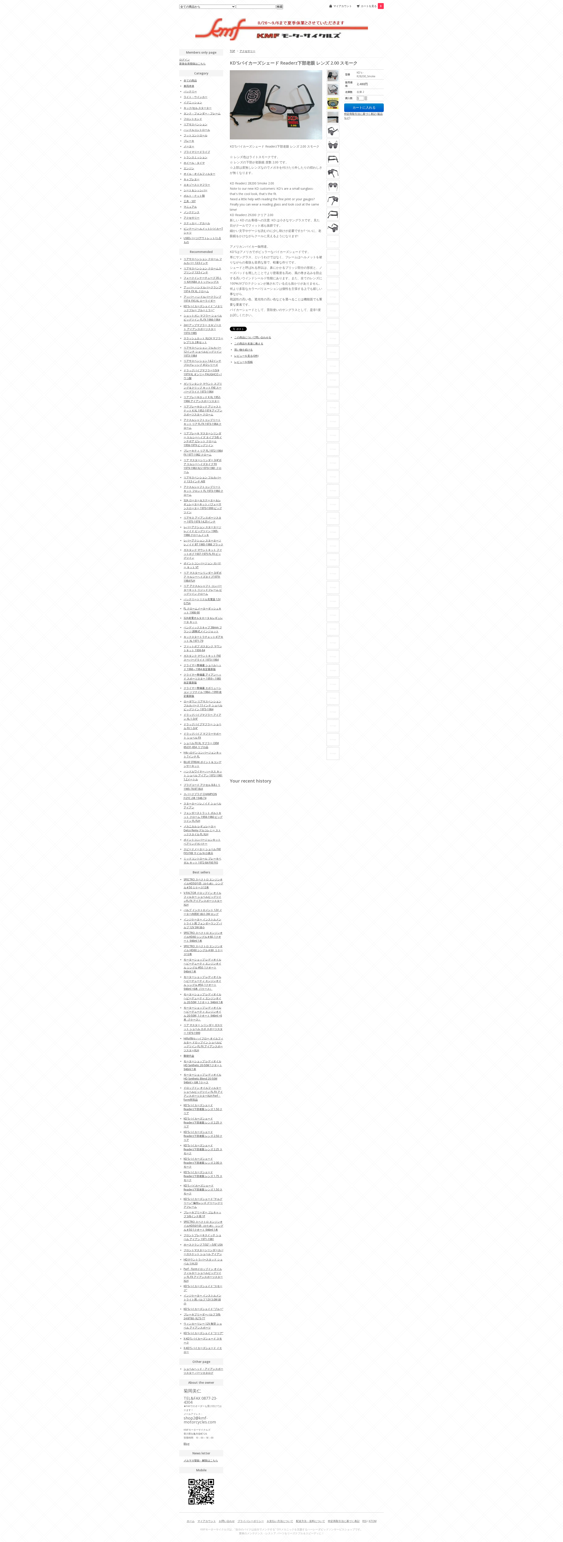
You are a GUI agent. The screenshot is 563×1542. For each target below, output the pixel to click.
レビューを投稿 (243, 362)
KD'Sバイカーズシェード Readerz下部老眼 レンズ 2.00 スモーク (203, 1163)
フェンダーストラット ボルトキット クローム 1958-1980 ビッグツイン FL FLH (203, 817)
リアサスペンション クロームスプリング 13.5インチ (202, 270)
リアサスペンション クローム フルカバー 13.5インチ (203, 261)
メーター (189, 146)
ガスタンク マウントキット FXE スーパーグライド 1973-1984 (202, 658)
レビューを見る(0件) (246, 356)
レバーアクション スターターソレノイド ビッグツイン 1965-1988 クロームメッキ (202, 531)
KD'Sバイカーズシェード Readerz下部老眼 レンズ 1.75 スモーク (203, 1176)
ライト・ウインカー (195, 97)
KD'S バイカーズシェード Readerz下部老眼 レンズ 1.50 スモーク (203, 1189)
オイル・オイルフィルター (199, 174)
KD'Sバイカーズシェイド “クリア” (203, 1333)
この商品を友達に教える (248, 343)
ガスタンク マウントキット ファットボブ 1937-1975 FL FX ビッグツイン (203, 554)
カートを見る (371, 6)
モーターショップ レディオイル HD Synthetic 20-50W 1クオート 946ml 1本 (203, 1065)
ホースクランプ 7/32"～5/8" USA (203, 1244)
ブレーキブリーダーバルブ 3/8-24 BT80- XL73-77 (202, 1316)
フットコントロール (195, 135)
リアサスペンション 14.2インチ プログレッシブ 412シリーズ (202, 363)
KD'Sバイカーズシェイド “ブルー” (203, 1309)
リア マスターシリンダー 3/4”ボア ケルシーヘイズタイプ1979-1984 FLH (202, 577)
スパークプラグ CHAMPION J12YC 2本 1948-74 (200, 796)
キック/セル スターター (198, 108)
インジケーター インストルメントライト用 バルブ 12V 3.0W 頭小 (202, 1299)
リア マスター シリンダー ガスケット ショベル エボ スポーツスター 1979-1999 (203, 1029)
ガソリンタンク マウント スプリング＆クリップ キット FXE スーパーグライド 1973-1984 (203, 387)
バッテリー (190, 91)
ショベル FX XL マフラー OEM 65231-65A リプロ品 (201, 745)
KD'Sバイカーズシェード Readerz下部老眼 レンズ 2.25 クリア (203, 1122)
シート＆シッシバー (195, 190)
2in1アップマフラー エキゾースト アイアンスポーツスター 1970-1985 (202, 329)
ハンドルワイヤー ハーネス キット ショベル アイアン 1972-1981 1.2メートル (203, 775)
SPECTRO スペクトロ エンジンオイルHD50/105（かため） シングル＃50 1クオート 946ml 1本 (203, 1226)
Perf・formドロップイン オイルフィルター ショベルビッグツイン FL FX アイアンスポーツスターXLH (203, 1275)
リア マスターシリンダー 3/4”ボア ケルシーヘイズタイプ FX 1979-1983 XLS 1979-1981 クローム (202, 466)
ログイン (184, 59)
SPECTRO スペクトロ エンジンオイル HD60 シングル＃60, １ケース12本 (203, 950)
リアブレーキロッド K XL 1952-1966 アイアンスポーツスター (202, 399)
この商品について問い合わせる (252, 337)
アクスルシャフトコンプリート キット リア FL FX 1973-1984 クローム (202, 424)
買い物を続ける (243, 350)
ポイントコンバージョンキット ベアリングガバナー (202, 842)
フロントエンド (193, 119)
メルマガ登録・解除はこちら (201, 1460)
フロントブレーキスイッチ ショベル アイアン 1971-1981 (202, 1237)
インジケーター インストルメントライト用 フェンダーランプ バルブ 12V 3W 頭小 (203, 923)
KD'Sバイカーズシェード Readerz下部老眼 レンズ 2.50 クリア (203, 1136)
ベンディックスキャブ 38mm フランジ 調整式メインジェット (203, 629)
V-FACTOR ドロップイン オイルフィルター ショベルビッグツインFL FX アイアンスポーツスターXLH (203, 899)
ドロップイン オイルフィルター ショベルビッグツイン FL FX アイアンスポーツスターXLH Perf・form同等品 (203, 1094)
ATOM (373, 1521)
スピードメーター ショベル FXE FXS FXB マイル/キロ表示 (202, 851)
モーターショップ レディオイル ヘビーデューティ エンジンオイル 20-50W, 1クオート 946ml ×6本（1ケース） (203, 1013)
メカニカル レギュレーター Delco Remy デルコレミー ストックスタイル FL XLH (202, 830)
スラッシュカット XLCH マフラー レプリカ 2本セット (203, 340)
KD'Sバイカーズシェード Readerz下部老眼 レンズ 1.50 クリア (203, 1109)
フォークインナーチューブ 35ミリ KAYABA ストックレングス (203, 280)
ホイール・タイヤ (194, 163)
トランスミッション (195, 157)
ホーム (191, 1521)
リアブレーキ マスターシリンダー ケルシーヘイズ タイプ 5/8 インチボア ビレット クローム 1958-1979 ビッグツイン (203, 439)
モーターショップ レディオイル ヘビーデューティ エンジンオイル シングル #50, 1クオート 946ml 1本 (202, 965)
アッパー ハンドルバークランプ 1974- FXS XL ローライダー (202, 299)
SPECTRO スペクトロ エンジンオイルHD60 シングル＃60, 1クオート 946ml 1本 (203, 937)
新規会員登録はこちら (192, 63)
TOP (232, 51)
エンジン (189, 168)
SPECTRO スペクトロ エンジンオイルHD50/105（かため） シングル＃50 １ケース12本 (203, 883)
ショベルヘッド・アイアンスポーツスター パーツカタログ (203, 1371)
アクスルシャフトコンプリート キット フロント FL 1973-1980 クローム (203, 491)
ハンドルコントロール (197, 130)
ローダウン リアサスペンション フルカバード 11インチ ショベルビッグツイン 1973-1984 (203, 705)
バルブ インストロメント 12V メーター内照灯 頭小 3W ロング (203, 912)
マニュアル (190, 207)
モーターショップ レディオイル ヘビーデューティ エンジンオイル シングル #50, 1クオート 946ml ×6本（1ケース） (202, 983)
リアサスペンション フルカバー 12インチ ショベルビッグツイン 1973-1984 (203, 351)
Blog (186, 1444)
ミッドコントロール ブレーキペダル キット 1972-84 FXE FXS (202, 860)
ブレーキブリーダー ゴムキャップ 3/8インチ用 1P (202, 1214)
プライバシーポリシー (251, 1521)
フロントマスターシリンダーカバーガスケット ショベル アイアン (203, 1252)
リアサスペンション (195, 124)
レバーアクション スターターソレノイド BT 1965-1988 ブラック (203, 542)
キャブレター (191, 179)
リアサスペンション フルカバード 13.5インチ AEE (202, 479)
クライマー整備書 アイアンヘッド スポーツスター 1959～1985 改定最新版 (202, 678)
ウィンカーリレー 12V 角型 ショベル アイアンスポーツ (203, 1325)
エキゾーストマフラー (197, 185)
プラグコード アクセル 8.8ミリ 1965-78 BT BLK (202, 787)
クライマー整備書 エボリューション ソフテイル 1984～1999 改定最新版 (203, 692)
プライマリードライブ (197, 152)
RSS (364, 1521)
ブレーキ (189, 141)
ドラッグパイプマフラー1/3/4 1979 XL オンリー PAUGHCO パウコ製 (203, 374)
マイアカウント (342, 6)
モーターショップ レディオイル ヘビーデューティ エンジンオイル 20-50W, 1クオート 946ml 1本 (203, 998)
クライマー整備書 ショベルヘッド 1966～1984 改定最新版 (202, 667)
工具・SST (190, 201)
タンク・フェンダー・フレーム (202, 113)
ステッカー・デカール (197, 223)
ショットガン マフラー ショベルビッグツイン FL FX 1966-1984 (203, 317)
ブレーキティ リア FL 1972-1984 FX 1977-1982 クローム (203, 452)
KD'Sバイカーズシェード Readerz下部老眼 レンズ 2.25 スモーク (203, 1149)
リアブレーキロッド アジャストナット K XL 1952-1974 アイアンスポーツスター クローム (203, 410)
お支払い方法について (280, 1521)
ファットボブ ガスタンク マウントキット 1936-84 (203, 648)
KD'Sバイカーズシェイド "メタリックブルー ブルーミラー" (203, 308)
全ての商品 (190, 80)
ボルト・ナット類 (194, 196)
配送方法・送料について (310, 1521)
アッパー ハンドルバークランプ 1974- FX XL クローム (202, 289)
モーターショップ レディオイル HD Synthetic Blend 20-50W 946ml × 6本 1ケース (202, 1078)
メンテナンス (191, 212)
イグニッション (193, 102)
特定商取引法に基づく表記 (344, 1521)
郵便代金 (189, 1056)
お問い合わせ (227, 1521)
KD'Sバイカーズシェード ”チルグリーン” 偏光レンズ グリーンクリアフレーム (203, 1203)
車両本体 (189, 86)
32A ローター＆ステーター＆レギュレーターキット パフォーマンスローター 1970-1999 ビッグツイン (203, 506)
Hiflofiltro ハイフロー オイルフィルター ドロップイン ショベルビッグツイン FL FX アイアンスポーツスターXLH (203, 1044)
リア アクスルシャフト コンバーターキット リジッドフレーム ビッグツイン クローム (203, 590)
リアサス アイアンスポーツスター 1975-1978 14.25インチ (202, 519)
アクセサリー (247, 51)
